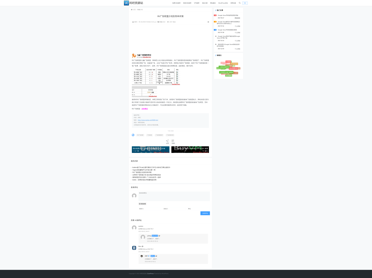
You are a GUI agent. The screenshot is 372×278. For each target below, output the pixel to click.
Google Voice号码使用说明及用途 (228, 15)
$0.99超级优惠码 (226, 66)
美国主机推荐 (187, 3)
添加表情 (143, 204)
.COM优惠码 (230, 74)
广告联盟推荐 (159, 135)
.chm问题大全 (235, 70)
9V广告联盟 (140, 135)
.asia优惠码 (229, 75)
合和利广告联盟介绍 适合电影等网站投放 (146, 175)
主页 (134, 9)
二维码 (173, 143)
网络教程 (237, 18)
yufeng (149, 236)
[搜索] (239, 3)
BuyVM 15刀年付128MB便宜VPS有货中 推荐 (192, 148)
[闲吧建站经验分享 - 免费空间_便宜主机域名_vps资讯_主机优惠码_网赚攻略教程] (133, 3)
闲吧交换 (233, 3)
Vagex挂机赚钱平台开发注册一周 (143, 170)
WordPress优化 (223, 3)
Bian (139, 246)
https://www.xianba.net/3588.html (148, 120)
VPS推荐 (196, 3)
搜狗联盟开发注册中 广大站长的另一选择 (146, 177)
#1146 (226, 71)
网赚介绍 (140, 9)
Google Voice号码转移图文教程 (227, 30)
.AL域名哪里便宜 (235, 67)
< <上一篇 (136, 151)
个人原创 (237, 26)
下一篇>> (205, 151)
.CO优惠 (229, 63)
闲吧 (135, 22)
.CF (230, 61)
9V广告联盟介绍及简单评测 (141, 172)
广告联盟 (149, 135)
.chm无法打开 (234, 64)
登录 (245, 3)
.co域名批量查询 (226, 69)
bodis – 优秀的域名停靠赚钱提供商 (144, 180)
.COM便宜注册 (225, 73)
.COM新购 (224, 63)
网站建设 (213, 3)
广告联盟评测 (170, 135)
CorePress (150, 273)
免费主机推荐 (176, 3)
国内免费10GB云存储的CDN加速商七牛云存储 (149, 148)
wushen (155, 236)
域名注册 (205, 3)
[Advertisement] (170, 39)
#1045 (231, 71)
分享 (167, 143)
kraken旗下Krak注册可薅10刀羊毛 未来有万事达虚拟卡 (151, 167)
